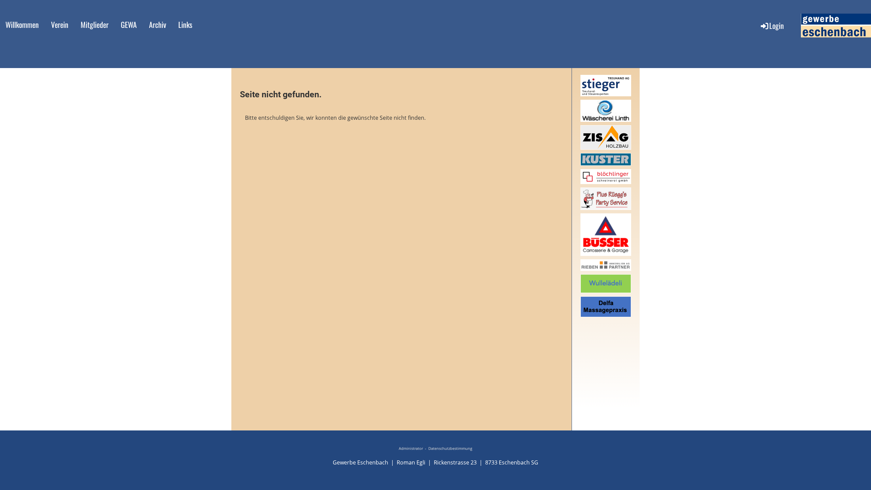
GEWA (129, 24)
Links (185, 24)
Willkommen (22, 24)
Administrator (411, 448)
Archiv (157, 24)
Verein (59, 24)
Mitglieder (95, 24)
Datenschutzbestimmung (450, 448)
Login (776, 25)
